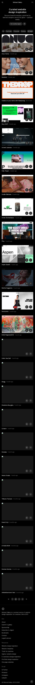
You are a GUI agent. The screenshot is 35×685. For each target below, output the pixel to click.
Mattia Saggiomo (7, 288)
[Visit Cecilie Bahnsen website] (30, 189)
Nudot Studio (6, 475)
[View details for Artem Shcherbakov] (17, 207)
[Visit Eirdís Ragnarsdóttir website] (30, 330)
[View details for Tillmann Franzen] (17, 488)
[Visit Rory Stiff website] (30, 119)
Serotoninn (5, 311)
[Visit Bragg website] (30, 377)
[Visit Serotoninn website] (30, 307)
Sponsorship (5, 627)
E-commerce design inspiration (11, 657)
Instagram (5, 675)
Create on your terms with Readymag (13, 100)
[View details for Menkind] (17, 66)
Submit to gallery (7, 625)
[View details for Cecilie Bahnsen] (17, 183)
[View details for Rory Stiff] (17, 113)
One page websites (8, 662)
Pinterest (4, 672)
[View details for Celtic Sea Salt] (17, 347)
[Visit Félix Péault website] (30, 166)
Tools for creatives (7, 651)
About (4, 622)
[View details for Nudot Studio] (17, 465)
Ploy (3, 241)
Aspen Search (6, 264)
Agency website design (9, 654)
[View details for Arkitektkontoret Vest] (17, 582)
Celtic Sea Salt (6, 358)
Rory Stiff (5, 124)
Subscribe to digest (8, 630)
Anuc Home (5, 54)
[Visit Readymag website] (17, 90)
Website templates (7, 649)
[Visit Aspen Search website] (30, 260)
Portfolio (9, 31)
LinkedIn (4, 678)
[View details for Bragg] (17, 371)
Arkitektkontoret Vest (8, 592)
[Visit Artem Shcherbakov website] (30, 213)
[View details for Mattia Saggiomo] (17, 277)
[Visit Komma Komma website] (30, 564)
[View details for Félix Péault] (17, 160)
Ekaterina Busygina (7, 405)
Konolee (4, 452)
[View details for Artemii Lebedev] (17, 137)
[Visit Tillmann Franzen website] (30, 494)
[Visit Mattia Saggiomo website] (30, 283)
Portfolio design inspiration (10, 659)
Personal (16, 31)
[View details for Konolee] (17, 441)
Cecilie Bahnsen (6, 194)
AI (3, 31)
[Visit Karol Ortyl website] (30, 517)
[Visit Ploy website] (30, 236)
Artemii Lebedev (7, 147)
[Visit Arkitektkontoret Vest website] (30, 588)
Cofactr (4, 428)
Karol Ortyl (5, 522)
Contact (4, 635)
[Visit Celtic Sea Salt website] (30, 353)
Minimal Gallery (17, 2)
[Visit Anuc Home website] (30, 49)
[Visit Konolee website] (30, 447)
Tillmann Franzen (7, 499)
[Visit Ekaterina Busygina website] (30, 400)
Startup (23, 31)
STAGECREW (6, 546)
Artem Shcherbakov (8, 218)
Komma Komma (6, 569)
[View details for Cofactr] (17, 418)
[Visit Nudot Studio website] (30, 471)
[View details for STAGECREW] (17, 535)
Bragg (3, 382)
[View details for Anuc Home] (17, 43)
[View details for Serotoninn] (17, 301)
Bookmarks (5, 633)
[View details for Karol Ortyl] (17, 511)
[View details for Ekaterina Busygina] (17, 394)
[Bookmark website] (26, 49)
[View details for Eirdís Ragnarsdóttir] (17, 324)
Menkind (4, 77)
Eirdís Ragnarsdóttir (8, 335)
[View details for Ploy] (17, 230)
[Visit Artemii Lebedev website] (30, 143)
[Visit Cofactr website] (30, 424)
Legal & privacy (6, 638)
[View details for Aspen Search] (17, 254)
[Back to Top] (31, 681)
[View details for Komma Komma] (17, 558)
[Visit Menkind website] (30, 72)
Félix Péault (5, 171)
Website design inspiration (10, 646)
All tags (30, 31)
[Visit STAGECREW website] (30, 541)
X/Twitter (5, 670)
